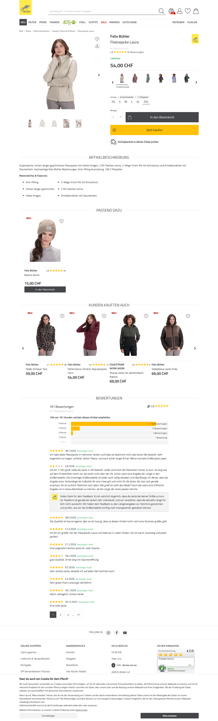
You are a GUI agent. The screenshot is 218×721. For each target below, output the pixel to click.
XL (138, 101)
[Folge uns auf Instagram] (108, 633)
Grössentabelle (126, 97)
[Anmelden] (179, 10)
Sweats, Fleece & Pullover (63, 31)
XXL (146, 101)
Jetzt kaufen (154, 129)
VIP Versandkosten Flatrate (35, 671)
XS (113, 101)
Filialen (192, 22)
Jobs (125, 665)
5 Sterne (62, 423)
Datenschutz (81, 710)
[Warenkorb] (196, 10)
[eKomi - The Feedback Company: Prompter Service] (176, 661)
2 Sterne (62, 437)
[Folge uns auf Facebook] (116, 633)
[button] (69, 22)
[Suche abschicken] (162, 11)
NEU (21, 31)
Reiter (28, 31)
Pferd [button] (43, 22)
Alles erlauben (170, 715)
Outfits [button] (93, 22)
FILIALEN (116, 652)
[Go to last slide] (23, 348)
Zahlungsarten (29, 652)
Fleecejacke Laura (86, 31)
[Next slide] (98, 75)
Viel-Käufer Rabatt (76, 671)
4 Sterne (62, 427)
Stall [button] (82, 22)
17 (78, 615)
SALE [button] (104, 22)
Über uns (116, 658)
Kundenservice (75, 646)
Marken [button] (114, 22)
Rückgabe (26, 665)
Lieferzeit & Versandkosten (35, 658)
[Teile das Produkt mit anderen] (97, 46)
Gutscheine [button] (129, 22)
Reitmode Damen (41, 31)
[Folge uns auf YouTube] (125, 633)
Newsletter (72, 665)
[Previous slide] (21, 75)
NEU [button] (23, 22)
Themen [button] (54, 22)
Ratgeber (144, 97)
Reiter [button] (32, 22)
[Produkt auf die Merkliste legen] (97, 39)
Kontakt (70, 652)
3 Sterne (62, 432)
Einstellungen (48, 715)
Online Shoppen (31, 646)
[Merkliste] (188, 10)
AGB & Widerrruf (121, 672)
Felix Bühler (120, 646)
